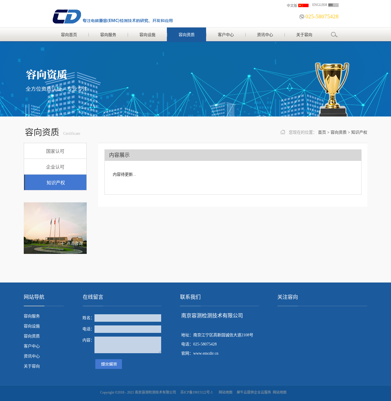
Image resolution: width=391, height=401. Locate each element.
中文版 (292, 6)
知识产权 (359, 132)
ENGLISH (319, 5)
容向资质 (339, 132)
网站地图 (224, 392)
